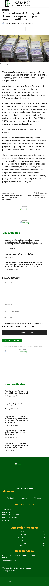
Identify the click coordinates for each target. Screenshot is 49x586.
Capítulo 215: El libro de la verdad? (17, 405)
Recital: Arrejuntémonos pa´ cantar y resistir (36, 196)
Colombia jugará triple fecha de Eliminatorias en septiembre (12, 197)
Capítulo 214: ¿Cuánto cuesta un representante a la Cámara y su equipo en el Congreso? (17, 420)
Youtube (37, 498)
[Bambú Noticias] (3, 23)
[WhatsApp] (28, 29)
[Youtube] (31, 498)
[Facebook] (12, 29)
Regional (6, 10)
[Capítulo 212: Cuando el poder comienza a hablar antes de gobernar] (35, 446)
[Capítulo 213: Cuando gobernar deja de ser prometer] (35, 434)
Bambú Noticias (14, 24)
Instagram (24, 498)
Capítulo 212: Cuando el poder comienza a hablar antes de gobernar (16, 445)
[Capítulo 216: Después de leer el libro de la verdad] (35, 394)
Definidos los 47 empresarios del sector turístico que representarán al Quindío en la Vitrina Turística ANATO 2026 (23, 265)
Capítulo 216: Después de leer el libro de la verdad (16, 392)
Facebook (10, 498)
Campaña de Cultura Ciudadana (19, 254)
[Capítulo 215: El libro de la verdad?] (35, 407)
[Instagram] (17, 498)
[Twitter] (17, 29)
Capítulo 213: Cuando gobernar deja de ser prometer (15, 433)
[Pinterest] (23, 29)
